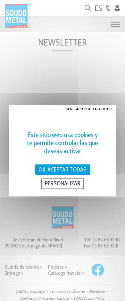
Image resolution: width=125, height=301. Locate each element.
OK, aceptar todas (62, 169)
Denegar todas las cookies (89, 108)
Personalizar (62, 183)
